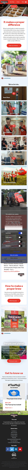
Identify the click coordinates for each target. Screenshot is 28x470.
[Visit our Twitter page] (12, 449)
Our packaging (14, 441)
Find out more (13, 361)
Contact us (14, 431)
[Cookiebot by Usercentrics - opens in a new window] (20, 209)
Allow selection (14, 258)
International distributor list (14, 439)
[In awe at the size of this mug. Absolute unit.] (14, 202)
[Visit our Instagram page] (16, 449)
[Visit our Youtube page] (20, 449)
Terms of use (14, 432)
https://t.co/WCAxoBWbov (12, 271)
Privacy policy (14, 434)
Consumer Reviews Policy (14, 442)
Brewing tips (13, 301)
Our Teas (12, 2)
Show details (17, 251)
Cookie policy (14, 436)
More (23, 2)
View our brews (13, 45)
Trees (18, 2)
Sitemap (14, 437)
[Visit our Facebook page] (8, 449)
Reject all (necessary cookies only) (14, 261)
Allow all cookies (14, 255)
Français (14, 6)
